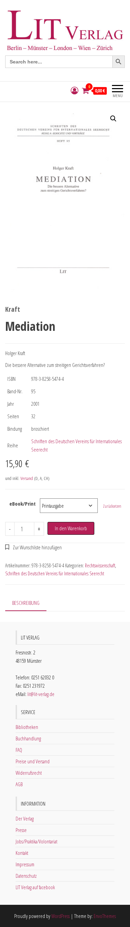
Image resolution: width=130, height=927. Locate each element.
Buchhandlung (28, 738)
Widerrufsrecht (29, 772)
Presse (21, 829)
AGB (19, 784)
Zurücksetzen (112, 506)
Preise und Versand (33, 761)
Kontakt (22, 852)
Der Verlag (25, 818)
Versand (26, 478)
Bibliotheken (27, 726)
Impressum (25, 864)
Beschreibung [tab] (26, 602)
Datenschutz (26, 875)
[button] (113, 118)
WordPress (60, 915)
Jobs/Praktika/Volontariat (36, 841)
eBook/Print (22, 503)
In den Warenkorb (71, 528)
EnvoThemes (105, 915)
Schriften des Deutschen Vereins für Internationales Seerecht (54, 573)
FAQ (19, 749)
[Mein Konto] (74, 90)
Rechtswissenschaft (100, 565)
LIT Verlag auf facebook (35, 887)
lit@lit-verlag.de (40, 693)
